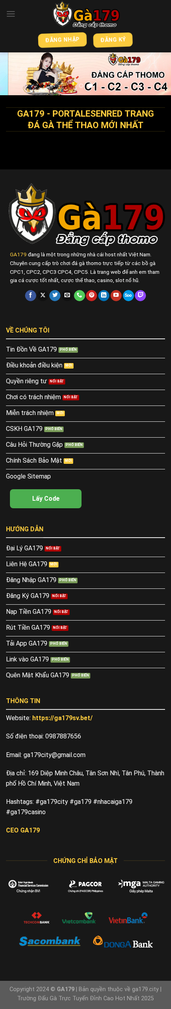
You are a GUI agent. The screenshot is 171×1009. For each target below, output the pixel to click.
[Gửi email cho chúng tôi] (67, 296)
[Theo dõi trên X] (42, 296)
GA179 (18, 254)
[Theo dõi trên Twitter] (54, 296)
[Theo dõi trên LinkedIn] (103, 296)
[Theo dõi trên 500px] (128, 296)
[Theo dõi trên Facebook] (30, 296)
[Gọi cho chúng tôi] (79, 296)
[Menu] (11, 13)
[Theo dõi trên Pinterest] (91, 296)
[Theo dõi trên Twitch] (140, 296)
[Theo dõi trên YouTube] (116, 296)
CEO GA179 (23, 830)
